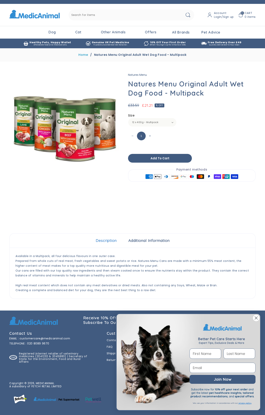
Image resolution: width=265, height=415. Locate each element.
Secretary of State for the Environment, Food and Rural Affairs (53, 359)
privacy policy (244, 403)
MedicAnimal (45, 383)
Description (106, 240)
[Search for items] (188, 15)
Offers (151, 32)
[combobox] (131, 15)
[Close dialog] (256, 318)
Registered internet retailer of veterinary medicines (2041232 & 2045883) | (48, 355)
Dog (52, 32)
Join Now (222, 379)
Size (131, 115)
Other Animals (113, 32)
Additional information (149, 240)
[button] (247, 15)
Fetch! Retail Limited (46, 386)
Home (83, 55)
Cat (78, 32)
